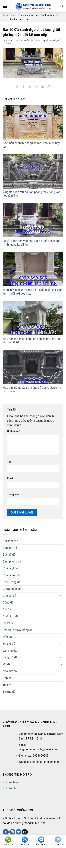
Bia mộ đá (9, 554)
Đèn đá (7, 636)
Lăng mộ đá (10, 657)
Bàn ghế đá (10, 547)
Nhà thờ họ (10, 671)
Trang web (13, 494)
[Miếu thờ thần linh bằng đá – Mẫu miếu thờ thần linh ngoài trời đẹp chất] (33, 269)
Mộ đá (6, 664)
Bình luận (13, 431)
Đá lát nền (9, 623)
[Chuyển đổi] (61, 596)
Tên (9, 461)
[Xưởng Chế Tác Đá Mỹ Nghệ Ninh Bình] (33, 6)
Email (10, 478)
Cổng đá (8, 602)
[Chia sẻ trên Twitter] (30, 87)
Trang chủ (8, 14)
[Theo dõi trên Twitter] (18, 832)
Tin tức (7, 684)
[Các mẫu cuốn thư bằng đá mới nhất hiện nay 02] (33, 122)
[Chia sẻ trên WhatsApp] (17, 87)
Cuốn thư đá (10, 616)
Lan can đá (10, 650)
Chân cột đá (10, 568)
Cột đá (7, 609)
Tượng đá (9, 691)
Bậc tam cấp (10, 540)
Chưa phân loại (12, 588)
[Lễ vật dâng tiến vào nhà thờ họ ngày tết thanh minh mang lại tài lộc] (33, 220)
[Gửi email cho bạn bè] (36, 87)
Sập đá (7, 678)
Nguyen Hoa (36, 40)
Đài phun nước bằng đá (18, 630)
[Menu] (5, 6)
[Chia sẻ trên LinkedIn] (49, 87)
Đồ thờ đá (9, 643)
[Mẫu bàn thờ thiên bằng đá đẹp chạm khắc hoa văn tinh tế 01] (33, 318)
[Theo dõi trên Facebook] (6, 832)
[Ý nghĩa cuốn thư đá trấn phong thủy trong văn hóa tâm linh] (33, 171)
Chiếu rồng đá (11, 582)
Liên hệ (11, 788)
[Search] (62, 6)
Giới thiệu (12, 782)
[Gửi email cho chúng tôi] (25, 832)
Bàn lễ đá (50, 40)
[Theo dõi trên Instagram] (12, 832)
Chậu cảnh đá (11, 575)
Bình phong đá (12, 561)
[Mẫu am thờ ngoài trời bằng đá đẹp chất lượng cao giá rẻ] (33, 367)
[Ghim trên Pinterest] (42, 87)
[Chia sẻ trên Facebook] (23, 87)
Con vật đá (9, 595)
